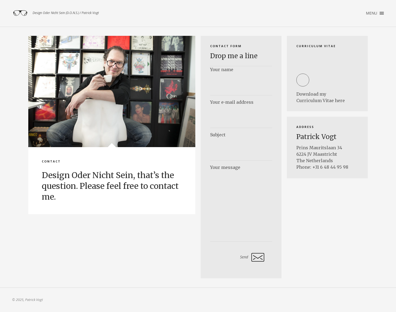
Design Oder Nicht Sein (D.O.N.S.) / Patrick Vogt (20, 13)
